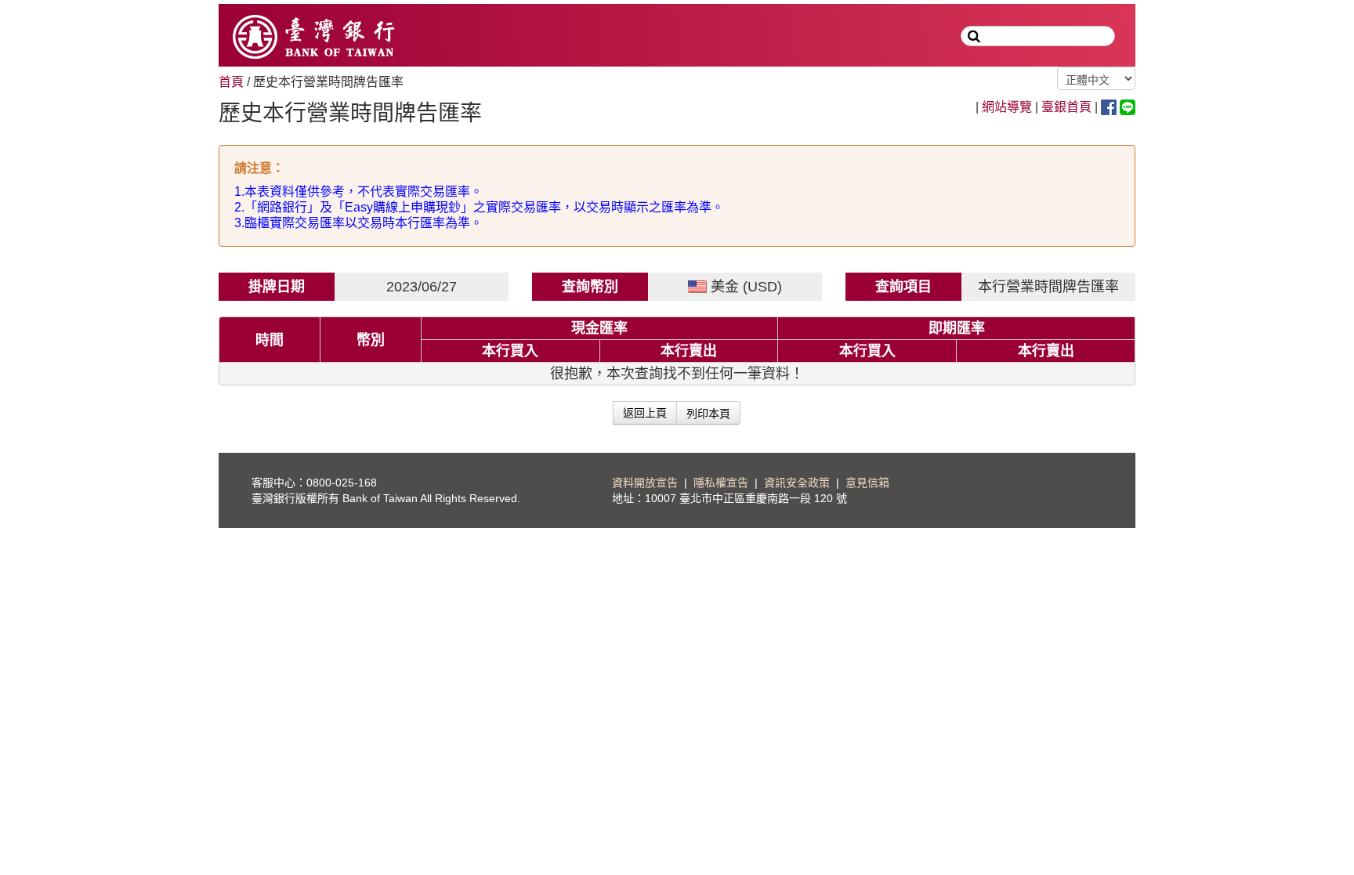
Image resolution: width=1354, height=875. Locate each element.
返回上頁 (645, 413)
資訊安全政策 (797, 482)
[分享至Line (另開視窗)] (1127, 105)
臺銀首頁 (1066, 107)
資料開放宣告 (645, 482)
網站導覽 (1007, 107)
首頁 (231, 82)
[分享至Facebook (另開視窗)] (1109, 105)
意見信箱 (867, 482)
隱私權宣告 (720, 482)
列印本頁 (708, 413)
